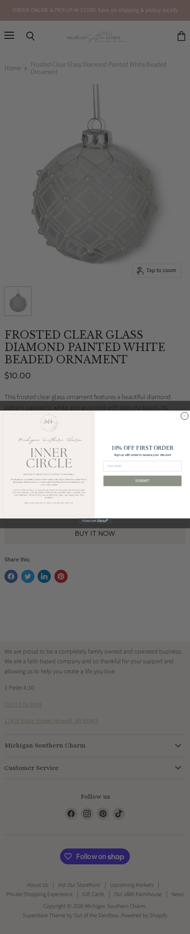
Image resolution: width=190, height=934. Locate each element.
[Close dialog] (184, 416)
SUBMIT (142, 480)
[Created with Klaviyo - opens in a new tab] (95, 521)
